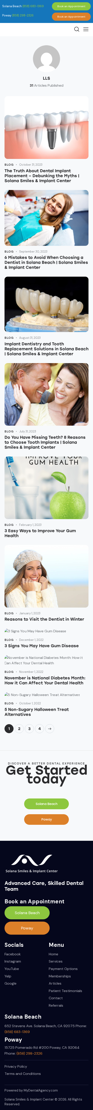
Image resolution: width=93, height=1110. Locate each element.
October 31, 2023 (30, 165)
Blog (9, 164)
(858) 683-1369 (33, 6)
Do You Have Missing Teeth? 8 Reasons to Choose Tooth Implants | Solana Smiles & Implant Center (45, 442)
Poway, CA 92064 (64, 1047)
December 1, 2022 (31, 640)
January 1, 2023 (29, 613)
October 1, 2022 (30, 703)
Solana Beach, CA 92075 (54, 1026)
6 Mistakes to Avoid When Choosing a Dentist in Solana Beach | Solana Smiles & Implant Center (46, 262)
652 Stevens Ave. (19, 1026)
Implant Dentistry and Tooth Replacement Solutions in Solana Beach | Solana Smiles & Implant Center (46, 348)
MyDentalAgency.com (41, 1090)
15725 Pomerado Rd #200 (27, 1047)
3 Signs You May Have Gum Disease (42, 645)
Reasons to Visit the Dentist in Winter (44, 619)
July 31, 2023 (27, 431)
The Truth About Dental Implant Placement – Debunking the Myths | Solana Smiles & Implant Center (42, 175)
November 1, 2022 (31, 672)
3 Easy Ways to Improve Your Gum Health (40, 533)
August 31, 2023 (30, 338)
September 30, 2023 (33, 251)
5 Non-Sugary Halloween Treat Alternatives (37, 712)
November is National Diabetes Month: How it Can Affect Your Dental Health (45, 680)
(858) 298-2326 (23, 15)
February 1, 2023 (30, 525)
